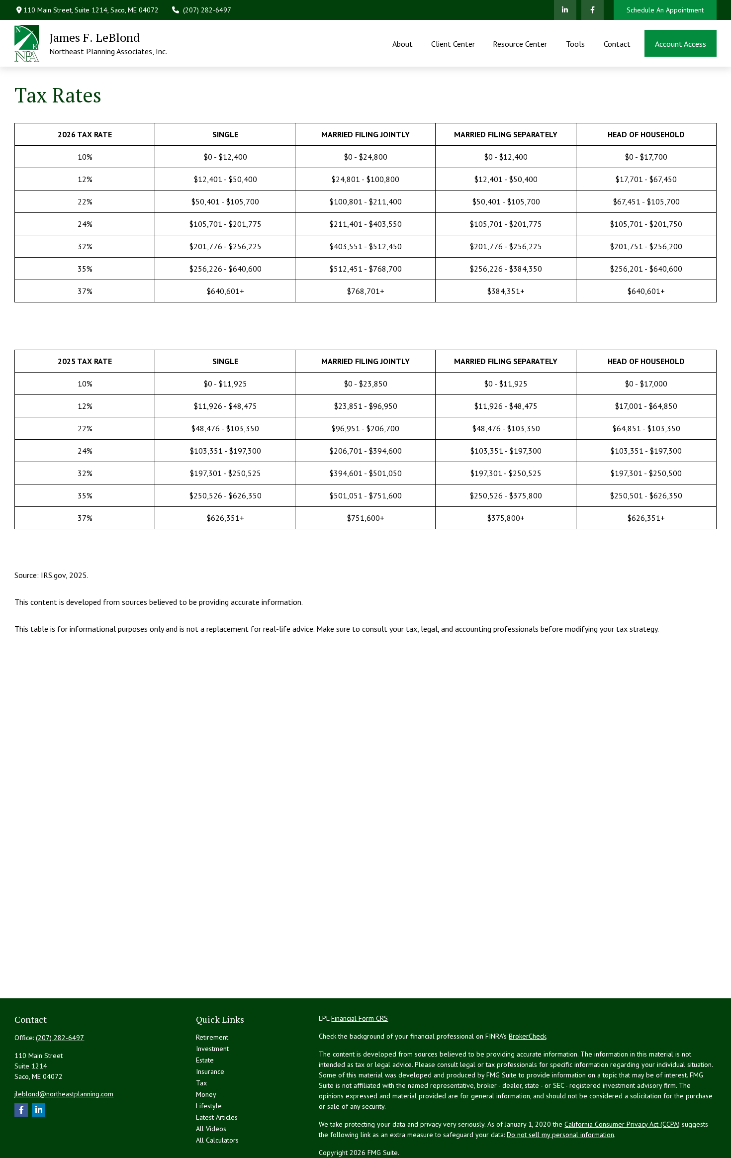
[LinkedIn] (565, 10)
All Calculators (217, 1140)
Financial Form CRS (359, 1018)
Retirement (212, 1037)
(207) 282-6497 (207, 9)
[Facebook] (592, 10)
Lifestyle (209, 1105)
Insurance (210, 1071)
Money (206, 1094)
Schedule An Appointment (665, 9)
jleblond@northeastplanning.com (63, 1093)
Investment (212, 1048)
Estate (205, 1060)
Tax (201, 1082)
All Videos (211, 1128)
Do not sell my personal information (560, 1134)
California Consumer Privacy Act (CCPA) (622, 1124)
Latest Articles (217, 1117)
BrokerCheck (527, 1036)
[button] (402, 43)
